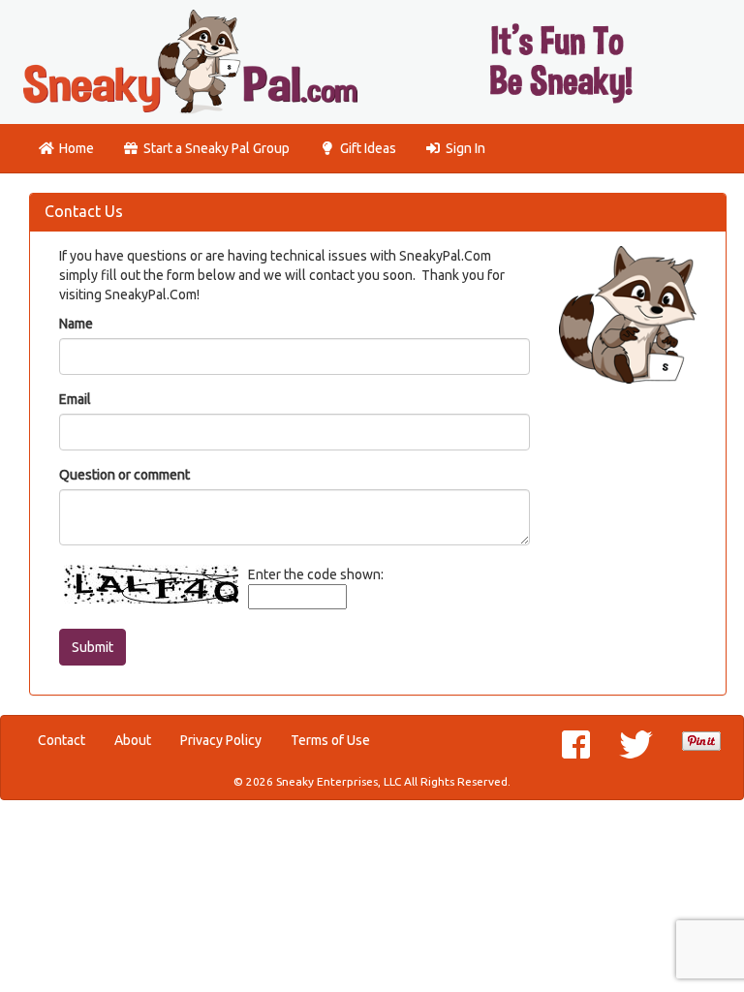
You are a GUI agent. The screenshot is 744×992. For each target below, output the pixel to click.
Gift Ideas (368, 148)
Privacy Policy (221, 740)
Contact (61, 740)
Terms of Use (330, 740)
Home (76, 148)
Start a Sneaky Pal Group (216, 148)
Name (76, 323)
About (132, 740)
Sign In (465, 148)
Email (75, 399)
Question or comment (124, 474)
